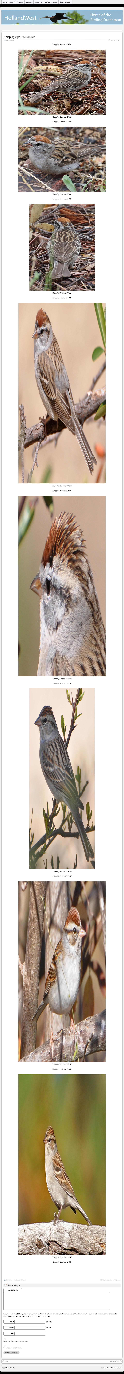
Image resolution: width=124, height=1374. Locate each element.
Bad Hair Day (114, 1361)
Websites (29, 2)
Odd (6, 1361)
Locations (38, 2)
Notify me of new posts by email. (12, 1348)
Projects (12, 2)
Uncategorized (10, 40)
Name (12, 1321)
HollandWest (10, 1368)
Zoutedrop (16, 1280)
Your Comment (13, 1290)
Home (5, 2)
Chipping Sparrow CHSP (19, 37)
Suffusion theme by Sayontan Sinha (111, 1368)
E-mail (11, 1327)
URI (12, 1333)
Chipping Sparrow (115, 1280)
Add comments (115, 40)
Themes (20, 2)
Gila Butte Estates (50, 2)
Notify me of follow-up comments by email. (15, 1341)
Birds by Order (65, 2)
